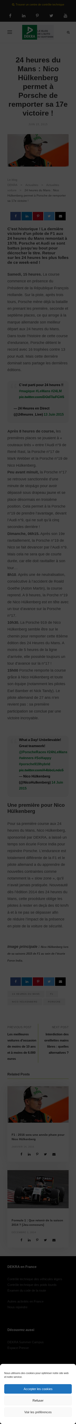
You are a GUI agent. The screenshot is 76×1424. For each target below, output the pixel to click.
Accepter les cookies (38, 1389)
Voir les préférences (38, 1412)
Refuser (38, 1400)
